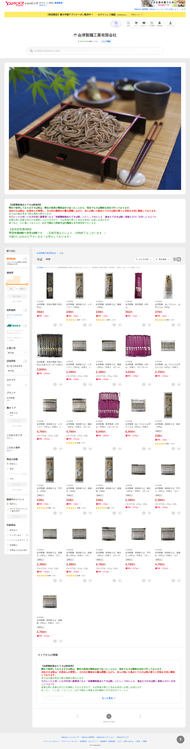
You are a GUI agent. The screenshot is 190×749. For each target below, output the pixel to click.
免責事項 (103, 741)
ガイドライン (93, 741)
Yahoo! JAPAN (141, 9)
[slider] (7, 284)
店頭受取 (11, 361)
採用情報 (111, 741)
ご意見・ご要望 (141, 741)
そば (39, 259)
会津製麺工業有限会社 (46, 253)
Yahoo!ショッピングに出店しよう (164, 9)
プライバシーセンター (70, 741)
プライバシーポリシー (51, 741)
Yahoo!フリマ (123, 737)
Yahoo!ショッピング (70, 737)
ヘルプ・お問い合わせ (125, 741)
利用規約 (83, 741)
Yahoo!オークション (105, 737)
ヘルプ (183, 9)
